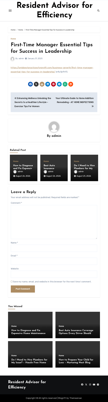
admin (21, 58)
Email (14, 255)
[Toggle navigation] (10, 10)
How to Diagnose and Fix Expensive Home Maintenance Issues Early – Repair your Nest (29, 333)
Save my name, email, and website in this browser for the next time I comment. (52, 281)
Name (14, 242)
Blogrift (62, 398)
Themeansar (75, 398)
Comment (16, 203)
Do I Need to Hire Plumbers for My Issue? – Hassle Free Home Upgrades (29, 363)
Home (13, 39)
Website (15, 268)
